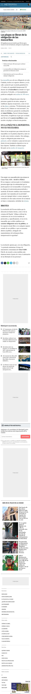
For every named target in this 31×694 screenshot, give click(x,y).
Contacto (4, 653)
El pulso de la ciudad (7, 599)
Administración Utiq (7, 665)
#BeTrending (5, 614)
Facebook (4, 677)
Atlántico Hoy (5, 633)
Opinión (4, 609)
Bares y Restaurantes (9, 53)
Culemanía (4, 628)
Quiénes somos (6, 650)
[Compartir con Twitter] (5, 263)
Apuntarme (25, 436)
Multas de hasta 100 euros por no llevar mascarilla (14, 64)
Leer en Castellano (5, 7)
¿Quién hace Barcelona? (8, 601)
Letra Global (5, 631)
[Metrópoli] (15, 4)
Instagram (5, 680)
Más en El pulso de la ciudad (13, 503)
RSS (2, 655)
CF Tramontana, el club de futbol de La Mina (15, 1)
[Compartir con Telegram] (11, 263)
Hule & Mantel (5, 639)
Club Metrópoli (6, 641)
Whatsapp (4, 687)
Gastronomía (5, 604)
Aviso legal (5, 658)
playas (7, 106)
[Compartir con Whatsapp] (8, 263)
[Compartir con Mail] (14, 263)
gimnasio (4, 141)
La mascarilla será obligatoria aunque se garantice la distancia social (14, 69)
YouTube (4, 685)
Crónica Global (6, 623)
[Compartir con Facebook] (2, 263)
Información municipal (8, 612)
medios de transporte (17, 148)
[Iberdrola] (23, 9)
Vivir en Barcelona (7, 596)
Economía (4, 606)
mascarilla (6, 80)
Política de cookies (7, 663)
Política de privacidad (8, 660)
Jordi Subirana (5, 56)
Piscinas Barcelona (20, 53)
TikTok (3, 682)
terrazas (26, 201)
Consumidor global (7, 636)
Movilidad (4, 594)
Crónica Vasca (6, 626)
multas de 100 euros (22, 94)
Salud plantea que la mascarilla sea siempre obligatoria (13, 75)
